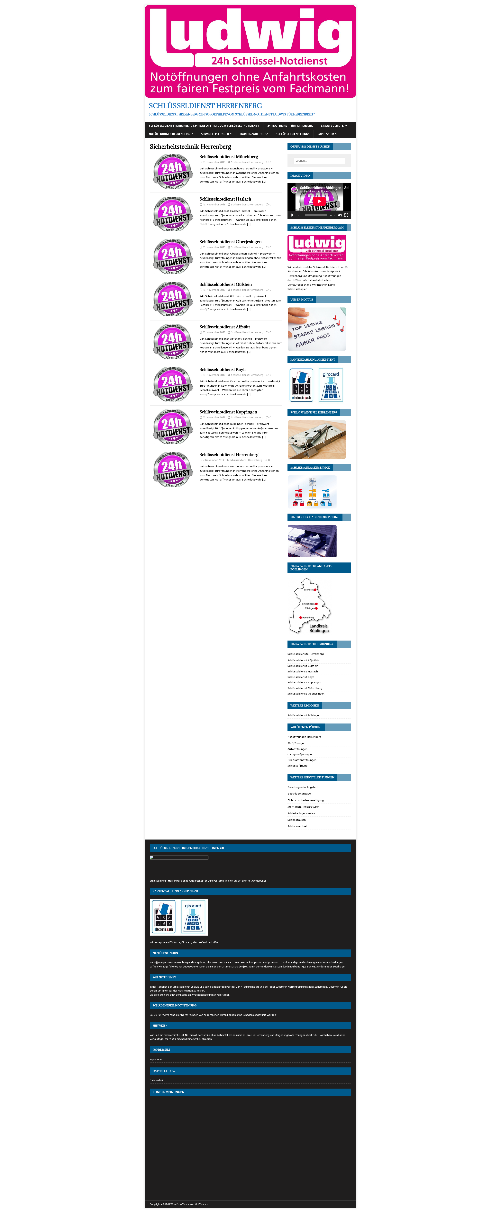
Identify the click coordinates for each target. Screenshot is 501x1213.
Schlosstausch (296, 820)
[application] (319, 201)
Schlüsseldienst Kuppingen (304, 682)
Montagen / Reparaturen (303, 806)
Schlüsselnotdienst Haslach (225, 199)
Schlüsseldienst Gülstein (302, 666)
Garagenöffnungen (299, 754)
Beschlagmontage (299, 793)
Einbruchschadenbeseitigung (305, 800)
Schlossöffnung (297, 765)
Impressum (326, 134)
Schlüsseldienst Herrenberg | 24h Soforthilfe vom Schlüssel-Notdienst (204, 126)
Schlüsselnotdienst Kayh (223, 369)
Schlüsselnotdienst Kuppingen (228, 412)
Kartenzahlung (252, 134)
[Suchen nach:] (319, 160)
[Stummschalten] (340, 215)
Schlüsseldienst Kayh (300, 677)
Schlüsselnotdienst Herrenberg (229, 454)
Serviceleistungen (215, 134)
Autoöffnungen (297, 749)
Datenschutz (157, 1081)
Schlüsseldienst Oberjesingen (305, 693)
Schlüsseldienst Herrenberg (247, 162)
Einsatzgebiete (332, 126)
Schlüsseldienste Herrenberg (305, 654)
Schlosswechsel (297, 826)
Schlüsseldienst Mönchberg (304, 688)
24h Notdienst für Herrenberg (290, 126)
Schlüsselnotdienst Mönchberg (229, 156)
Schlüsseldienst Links (293, 134)
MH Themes (201, 1204)
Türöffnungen (296, 743)
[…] (264, 181)
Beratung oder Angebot (302, 787)
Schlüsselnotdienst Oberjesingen (231, 241)
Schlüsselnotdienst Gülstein (226, 284)
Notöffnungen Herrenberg (169, 134)
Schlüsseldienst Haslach (302, 671)
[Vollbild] (346, 215)
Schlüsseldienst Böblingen (303, 715)
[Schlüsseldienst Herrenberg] (250, 96)
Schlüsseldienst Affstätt (303, 660)
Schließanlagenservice (301, 813)
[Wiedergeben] (293, 215)
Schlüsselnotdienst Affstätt (225, 326)
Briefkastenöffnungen (301, 760)
